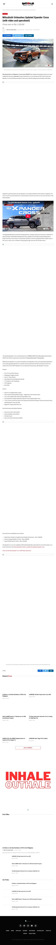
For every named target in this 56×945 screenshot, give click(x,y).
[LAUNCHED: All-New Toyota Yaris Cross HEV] (41, 686)
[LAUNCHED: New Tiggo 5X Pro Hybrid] (41, 730)
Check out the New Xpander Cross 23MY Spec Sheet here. (16, 550)
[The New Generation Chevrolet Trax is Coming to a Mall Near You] (41, 708)
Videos (25, 933)
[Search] (52, 4)
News (12, 930)
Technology (40, 930)
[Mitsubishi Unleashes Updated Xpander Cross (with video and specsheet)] (28, 67)
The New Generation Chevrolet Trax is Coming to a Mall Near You (40, 717)
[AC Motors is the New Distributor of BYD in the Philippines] (14, 686)
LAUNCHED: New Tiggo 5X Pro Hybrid (38, 738)
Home (3, 10)
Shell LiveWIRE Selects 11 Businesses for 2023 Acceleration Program (14, 717)
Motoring (32, 930)
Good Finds (32, 933)
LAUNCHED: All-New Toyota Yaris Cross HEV (40, 694)
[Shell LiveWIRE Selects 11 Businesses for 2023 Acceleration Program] (14, 708)
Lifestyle (48, 930)
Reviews (25, 930)
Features (5, 13)
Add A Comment (28, 747)
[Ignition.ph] (28, 4)
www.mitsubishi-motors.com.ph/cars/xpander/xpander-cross (29, 547)
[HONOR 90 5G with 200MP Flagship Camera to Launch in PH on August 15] (14, 730)
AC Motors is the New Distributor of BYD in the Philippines (14, 695)
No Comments (29, 29)
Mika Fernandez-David (11, 29)
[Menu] (4, 4)
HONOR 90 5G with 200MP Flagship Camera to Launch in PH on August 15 (13, 739)
